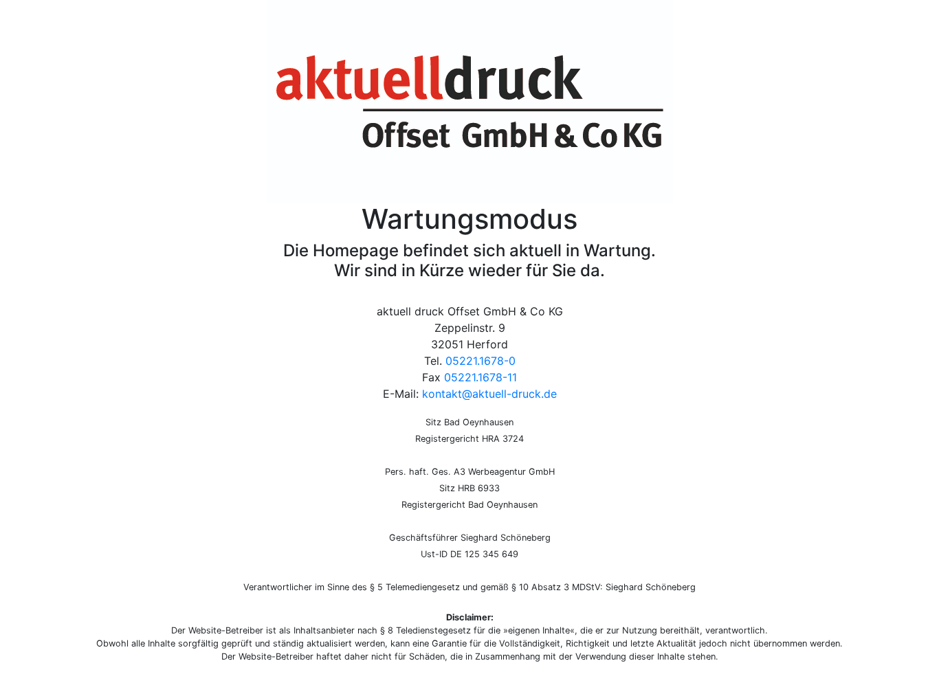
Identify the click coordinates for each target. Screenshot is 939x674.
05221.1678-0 (480, 361)
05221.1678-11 (480, 377)
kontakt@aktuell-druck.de (489, 394)
